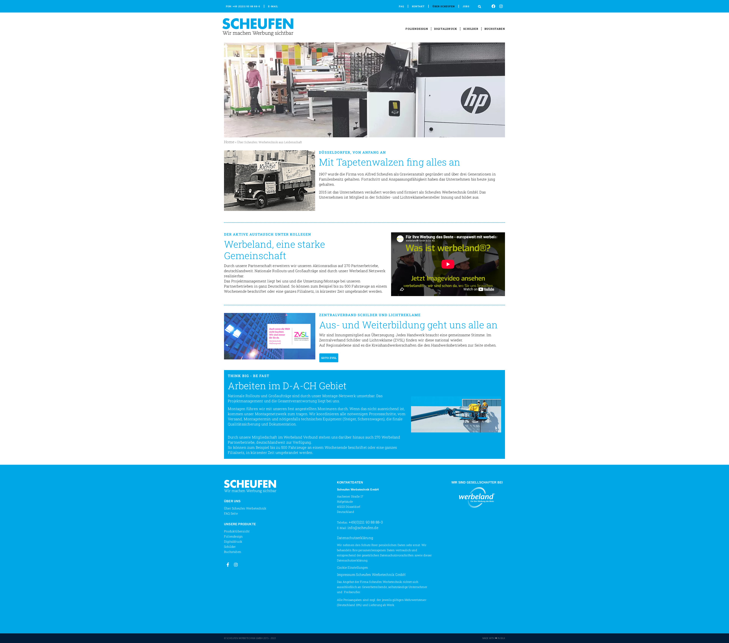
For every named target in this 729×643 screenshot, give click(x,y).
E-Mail (273, 6)
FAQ (401, 6)
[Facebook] (493, 6)
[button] (479, 6)
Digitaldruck (445, 29)
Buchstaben (494, 29)
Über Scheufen (443, 6)
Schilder (470, 29)
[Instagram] (501, 6)
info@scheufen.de (363, 527)
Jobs (466, 6)
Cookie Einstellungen (352, 567)
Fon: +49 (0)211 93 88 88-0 (243, 6)
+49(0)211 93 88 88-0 (366, 522)
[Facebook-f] (228, 564)
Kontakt (418, 6)
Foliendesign (417, 29)
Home (229, 141)
